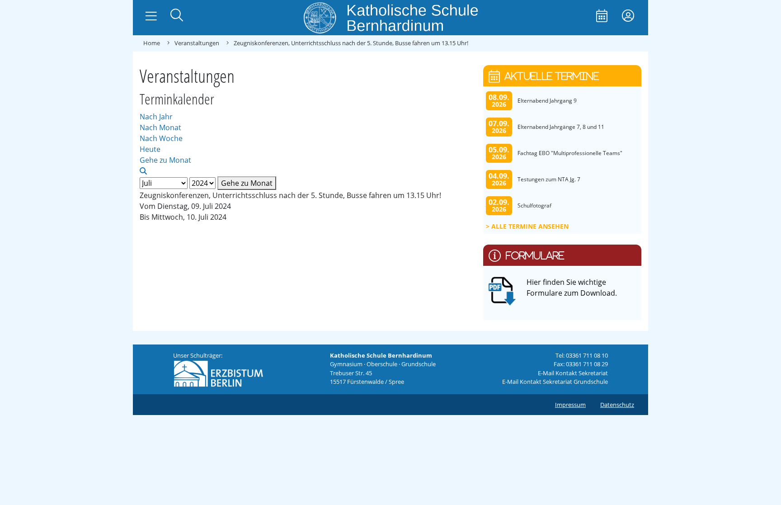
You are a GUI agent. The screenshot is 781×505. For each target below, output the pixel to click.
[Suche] (143, 171)
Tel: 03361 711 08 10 (581, 355)
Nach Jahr (156, 117)
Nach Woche (161, 138)
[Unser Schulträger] (218, 373)
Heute (150, 149)
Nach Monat (160, 127)
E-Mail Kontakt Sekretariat (573, 373)
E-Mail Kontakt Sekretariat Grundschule (555, 382)
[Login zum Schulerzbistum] (628, 16)
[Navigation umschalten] (151, 16)
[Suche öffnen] (177, 16)
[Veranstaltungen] (602, 16)
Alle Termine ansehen (530, 226)
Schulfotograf (534, 205)
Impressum (570, 405)
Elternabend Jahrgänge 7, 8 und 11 (561, 127)
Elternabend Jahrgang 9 (547, 100)
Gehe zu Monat (247, 183)
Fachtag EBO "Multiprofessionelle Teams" (570, 153)
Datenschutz (617, 405)
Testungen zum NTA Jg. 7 (549, 179)
